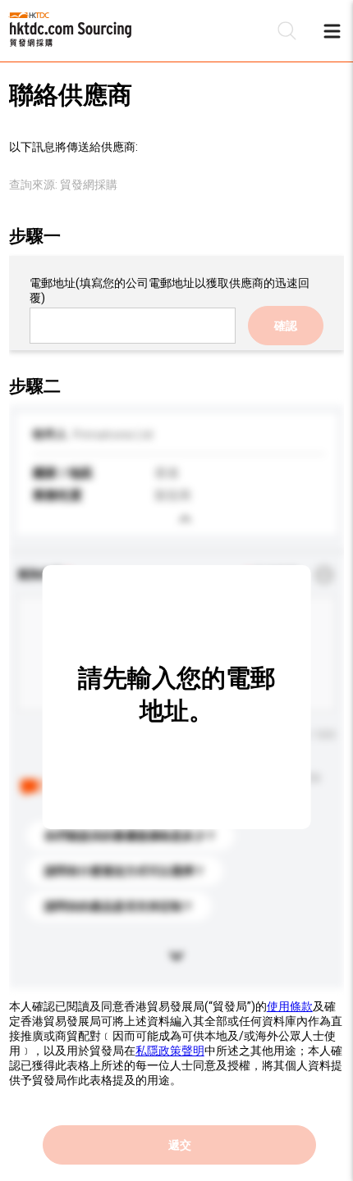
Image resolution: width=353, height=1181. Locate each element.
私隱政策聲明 (169, 1050)
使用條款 (290, 1006)
